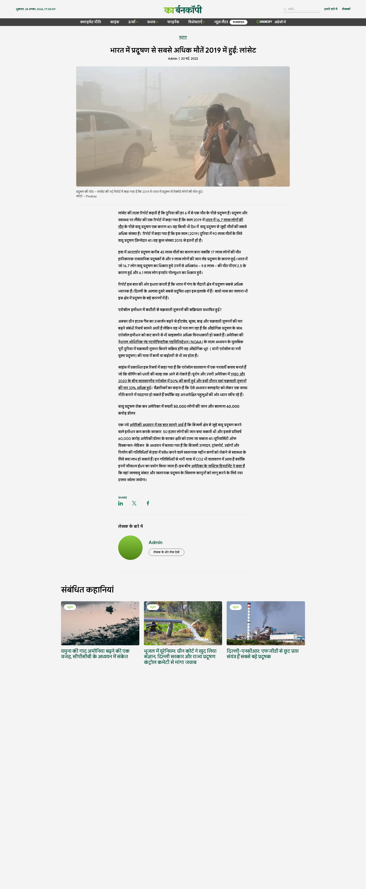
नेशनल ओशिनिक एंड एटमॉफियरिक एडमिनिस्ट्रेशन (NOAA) (160, 342)
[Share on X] (134, 503)
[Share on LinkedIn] (120, 503)
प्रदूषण (183, 37)
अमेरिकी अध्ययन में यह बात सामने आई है (158, 425)
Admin (172, 59)
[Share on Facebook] (148, 503)
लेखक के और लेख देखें (166, 552)
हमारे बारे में (330, 9)
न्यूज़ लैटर (221, 22)
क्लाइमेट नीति (90, 22)
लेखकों (346, 9)
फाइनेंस (173, 22)
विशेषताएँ (195, 22)
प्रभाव (151, 22)
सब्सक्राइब (238, 22)
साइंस (114, 22)
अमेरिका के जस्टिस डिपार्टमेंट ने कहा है (218, 466)
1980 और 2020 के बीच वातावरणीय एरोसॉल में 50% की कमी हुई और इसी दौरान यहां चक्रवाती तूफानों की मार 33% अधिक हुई (182, 381)
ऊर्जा (131, 22)
